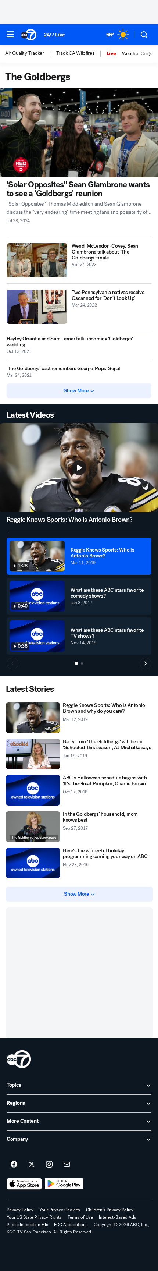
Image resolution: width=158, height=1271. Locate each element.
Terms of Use (80, 1217)
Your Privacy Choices (59, 1210)
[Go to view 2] (82, 663)
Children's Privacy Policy (109, 1210)
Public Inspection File (27, 1224)
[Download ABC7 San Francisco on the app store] (24, 1184)
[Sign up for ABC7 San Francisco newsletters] (67, 1164)
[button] (10, 34)
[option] (30, 54)
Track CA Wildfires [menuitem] (75, 53)
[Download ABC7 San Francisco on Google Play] (64, 1184)
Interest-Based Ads (117, 1217)
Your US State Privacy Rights (34, 1217)
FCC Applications (71, 1224)
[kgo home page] (19, 1059)
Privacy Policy (20, 1210)
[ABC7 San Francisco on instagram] (49, 1164)
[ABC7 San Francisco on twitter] (31, 1164)
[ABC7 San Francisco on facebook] (14, 1164)
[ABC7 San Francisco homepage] (28, 34)
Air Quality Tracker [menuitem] (24, 53)
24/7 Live (54, 34)
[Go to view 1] (76, 663)
